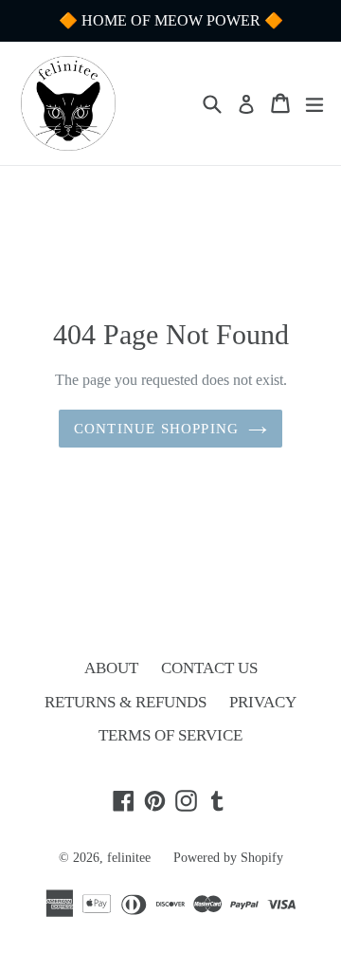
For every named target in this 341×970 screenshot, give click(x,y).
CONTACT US (209, 668)
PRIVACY (262, 702)
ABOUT (111, 668)
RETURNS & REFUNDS (125, 702)
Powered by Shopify (228, 858)
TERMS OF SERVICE (170, 735)
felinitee (129, 858)
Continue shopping (156, 428)
